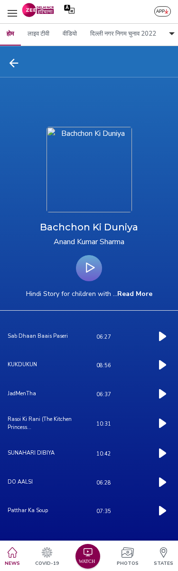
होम (10, 33)
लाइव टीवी (38, 33)
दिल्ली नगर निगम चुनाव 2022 (123, 33)
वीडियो (70, 33)
